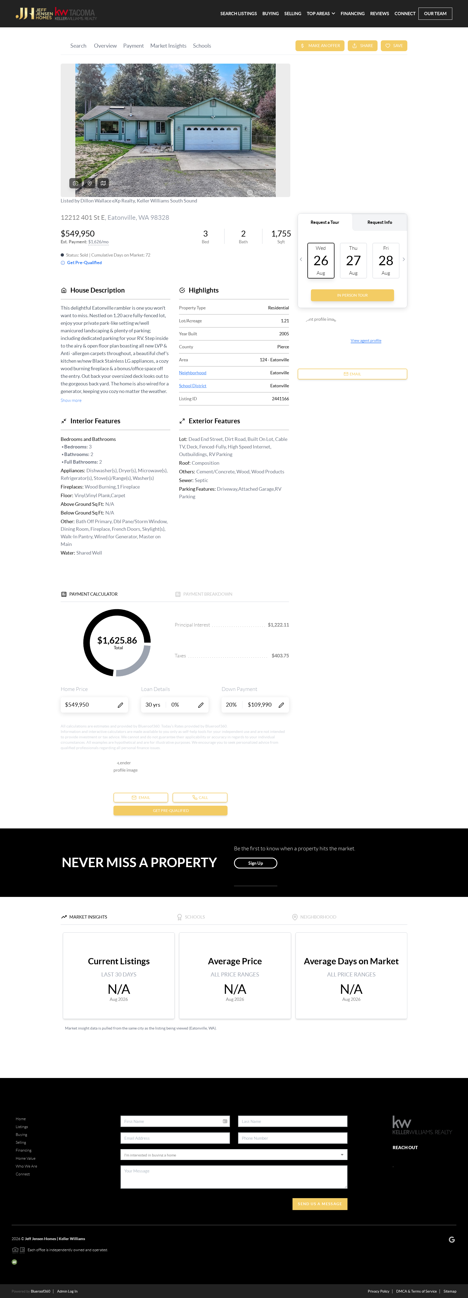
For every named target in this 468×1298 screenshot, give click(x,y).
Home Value (25, 1158)
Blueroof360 (40, 1291)
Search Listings (238, 13)
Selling (292, 13)
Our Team (435, 13)
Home (21, 1119)
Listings (22, 1127)
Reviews (379, 13)
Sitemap (450, 1291)
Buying (270, 13)
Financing (353, 13)
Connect (405, 13)
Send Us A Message (320, 1204)
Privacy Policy (378, 1291)
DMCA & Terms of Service (416, 1291)
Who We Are (26, 1166)
